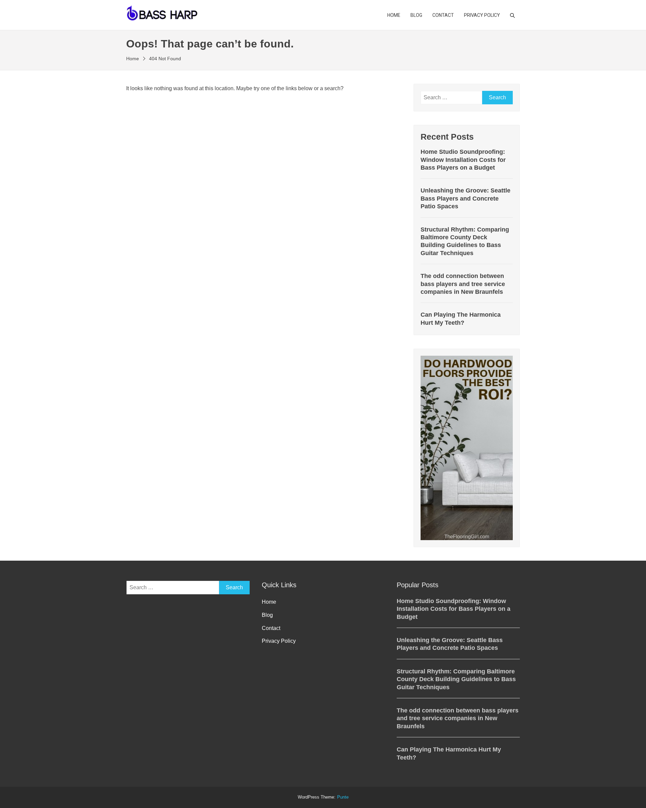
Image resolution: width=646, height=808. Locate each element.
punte (343, 797)
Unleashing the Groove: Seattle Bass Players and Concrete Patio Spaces (465, 198)
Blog (416, 15)
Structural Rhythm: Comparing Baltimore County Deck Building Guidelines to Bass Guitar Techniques (465, 241)
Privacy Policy (482, 15)
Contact (443, 15)
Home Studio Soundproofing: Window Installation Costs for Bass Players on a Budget (463, 159)
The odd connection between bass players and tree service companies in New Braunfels (463, 284)
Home (393, 15)
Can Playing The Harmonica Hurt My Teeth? (461, 318)
